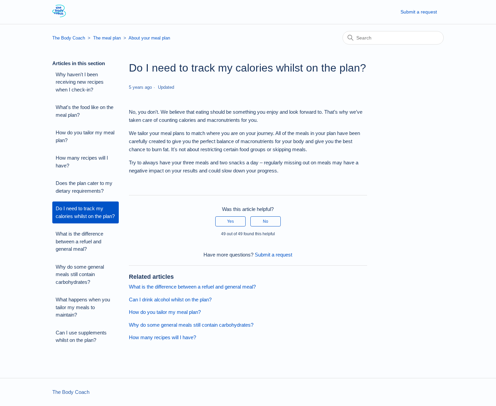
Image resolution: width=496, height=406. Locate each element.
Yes (230, 221)
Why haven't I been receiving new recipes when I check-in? (80, 82)
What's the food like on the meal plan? (84, 111)
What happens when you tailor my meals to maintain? (83, 307)
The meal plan (107, 37)
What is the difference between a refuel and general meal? (79, 241)
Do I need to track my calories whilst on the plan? (85, 212)
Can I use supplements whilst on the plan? (81, 336)
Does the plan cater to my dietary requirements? (84, 187)
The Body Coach (68, 37)
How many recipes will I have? (82, 161)
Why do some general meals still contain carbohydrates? (80, 274)
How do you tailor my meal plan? (85, 136)
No (265, 221)
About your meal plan (149, 37)
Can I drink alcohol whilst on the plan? (170, 299)
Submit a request (419, 12)
